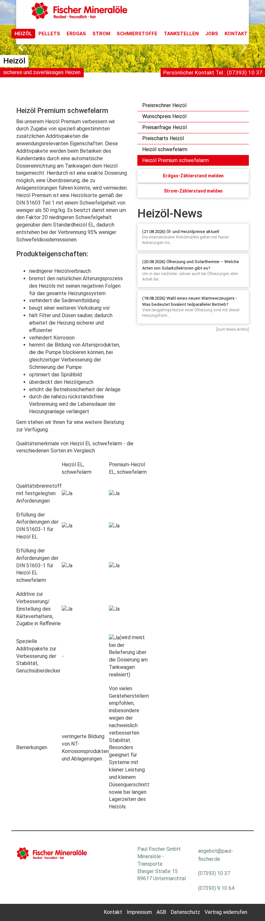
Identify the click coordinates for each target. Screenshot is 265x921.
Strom (101, 34)
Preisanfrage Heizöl (164, 127)
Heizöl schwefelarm (164, 149)
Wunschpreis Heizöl (164, 116)
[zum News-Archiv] (232, 329)
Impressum (139, 912)
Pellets (49, 34)
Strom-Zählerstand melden (193, 191)
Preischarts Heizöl (163, 138)
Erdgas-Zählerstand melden (193, 175)
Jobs (211, 34)
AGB (161, 912)
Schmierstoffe (137, 34)
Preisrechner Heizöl (164, 105)
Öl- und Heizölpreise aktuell (192, 231)
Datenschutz (185, 912)
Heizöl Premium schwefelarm (175, 160)
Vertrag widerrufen (226, 912)
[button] (20, 45)
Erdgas (76, 34)
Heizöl (23, 34)
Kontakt (236, 34)
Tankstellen (181, 34)
